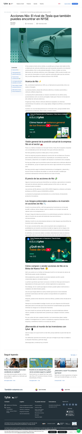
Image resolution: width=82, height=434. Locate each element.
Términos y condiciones (24, 409)
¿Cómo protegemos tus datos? (26, 405)
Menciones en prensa (39, 412)
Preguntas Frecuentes (24, 411)
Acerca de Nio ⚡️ (15, 69)
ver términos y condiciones (51, 429)
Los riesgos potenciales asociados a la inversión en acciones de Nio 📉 (17, 82)
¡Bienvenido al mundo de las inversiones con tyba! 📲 (16, 90)
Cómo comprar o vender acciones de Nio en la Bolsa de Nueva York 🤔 (17, 86)
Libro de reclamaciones (24, 413)
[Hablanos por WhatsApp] (79, 431)
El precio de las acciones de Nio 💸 (16, 77)
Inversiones (15, 12)
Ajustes (71, 432)
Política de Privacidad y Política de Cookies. (25, 432)
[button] (20, 4)
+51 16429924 (9, 409)
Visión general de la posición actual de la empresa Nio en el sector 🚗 (16, 73)
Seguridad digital (38, 417)
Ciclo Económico (38, 405)
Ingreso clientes (67, 3)
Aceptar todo (52, 432)
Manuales (37, 414)
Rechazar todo (62, 432)
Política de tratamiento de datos (26, 407)
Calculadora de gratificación (54, 405)
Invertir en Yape (38, 407)
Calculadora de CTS (53, 406)
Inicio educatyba (7, 12)
